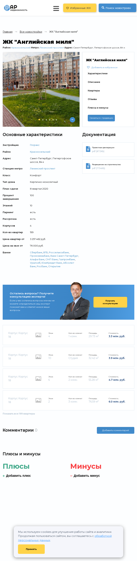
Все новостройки (31, 31)
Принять (31, 549)
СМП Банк (51, 259)
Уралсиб (35, 262)
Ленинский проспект (52, 47)
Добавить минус (87, 475)
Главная (7, 31)
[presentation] (65, 119)
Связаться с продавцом (101, 118)
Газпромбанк (67, 259)
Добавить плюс (18, 475)
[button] (39, 119)
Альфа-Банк (37, 259)
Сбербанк (36, 252)
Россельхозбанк (59, 252)
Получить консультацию (110, 302)
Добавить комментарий (115, 430)
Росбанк (42, 266)
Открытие (54, 266)
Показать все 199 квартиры (19, 413)
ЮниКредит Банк (52, 262)
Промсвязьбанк (39, 255)
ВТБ (45, 252)
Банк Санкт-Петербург (64, 255)
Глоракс (35, 145)
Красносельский (21, 47)
